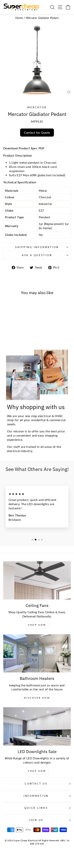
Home (19, 17)
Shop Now (37, 624)
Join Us (36, 820)
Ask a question (37, 255)
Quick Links (36, 808)
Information (36, 795)
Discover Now (37, 697)
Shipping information (37, 247)
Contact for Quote (37, 132)
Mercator (36, 107)
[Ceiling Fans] (37, 580)
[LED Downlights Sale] (37, 726)
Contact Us (36, 783)
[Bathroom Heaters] (37, 653)
